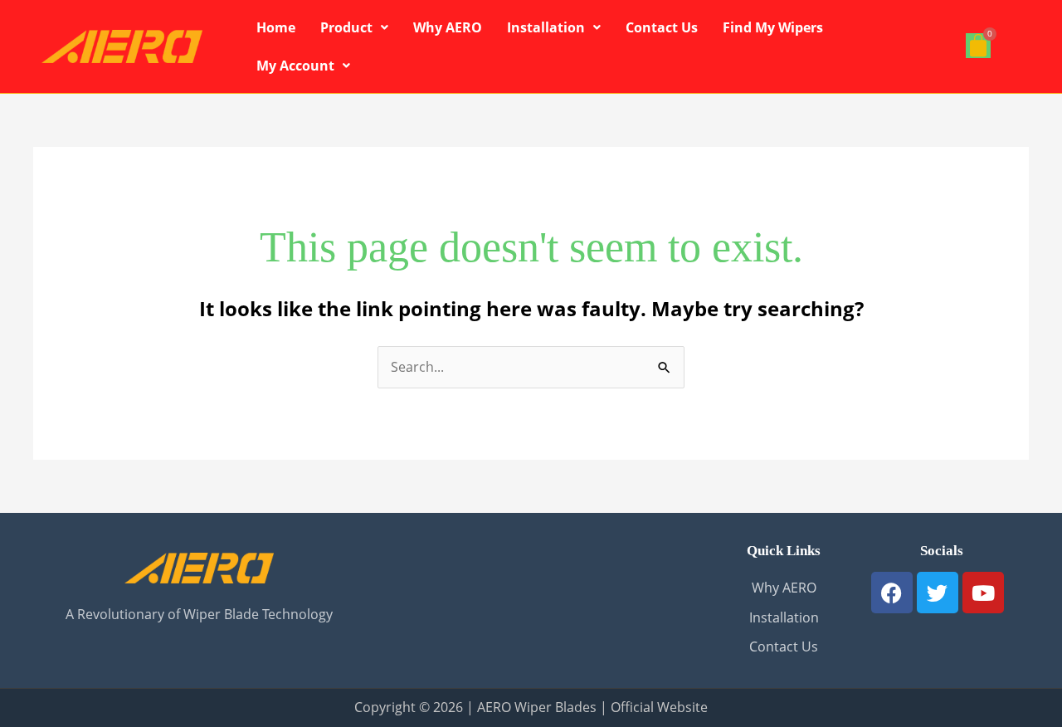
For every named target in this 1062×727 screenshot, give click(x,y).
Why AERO (447, 27)
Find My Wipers (773, 27)
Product (346, 27)
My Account (295, 65)
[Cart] (978, 45)
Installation (546, 27)
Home (275, 27)
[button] (354, 27)
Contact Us (662, 27)
